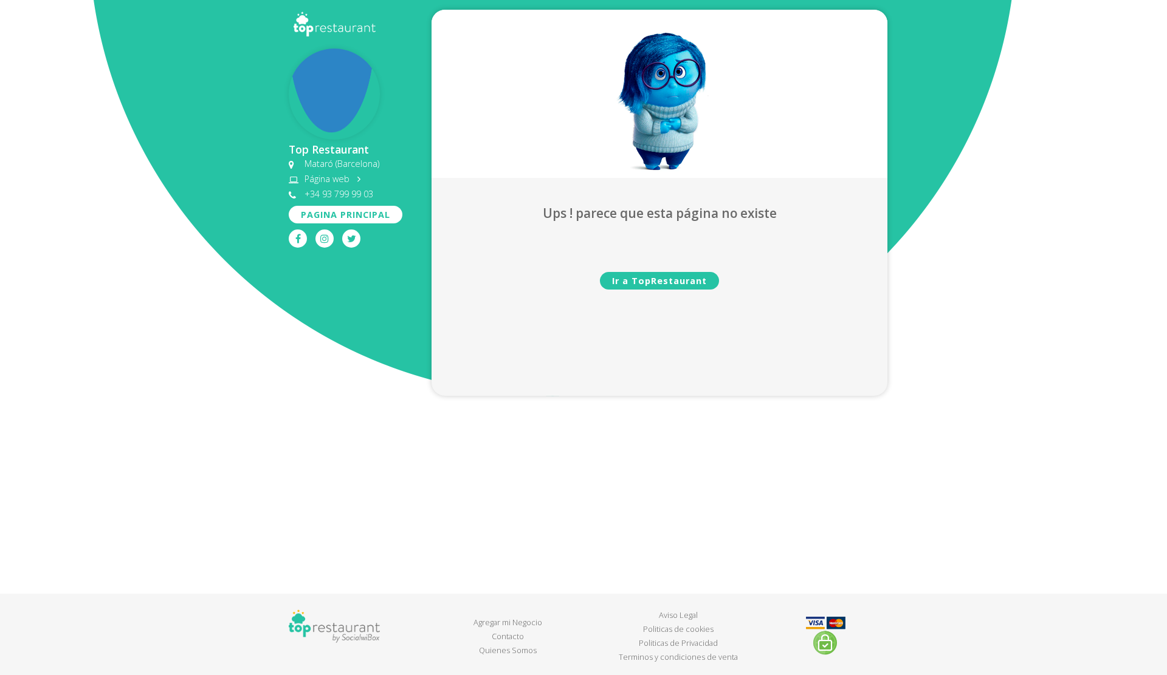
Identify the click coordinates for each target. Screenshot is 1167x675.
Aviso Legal (678, 614)
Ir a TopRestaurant (659, 281)
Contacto (508, 636)
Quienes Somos (508, 650)
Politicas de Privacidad (678, 642)
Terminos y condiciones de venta (678, 656)
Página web (328, 179)
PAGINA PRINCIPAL (345, 214)
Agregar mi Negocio (507, 622)
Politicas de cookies (678, 628)
